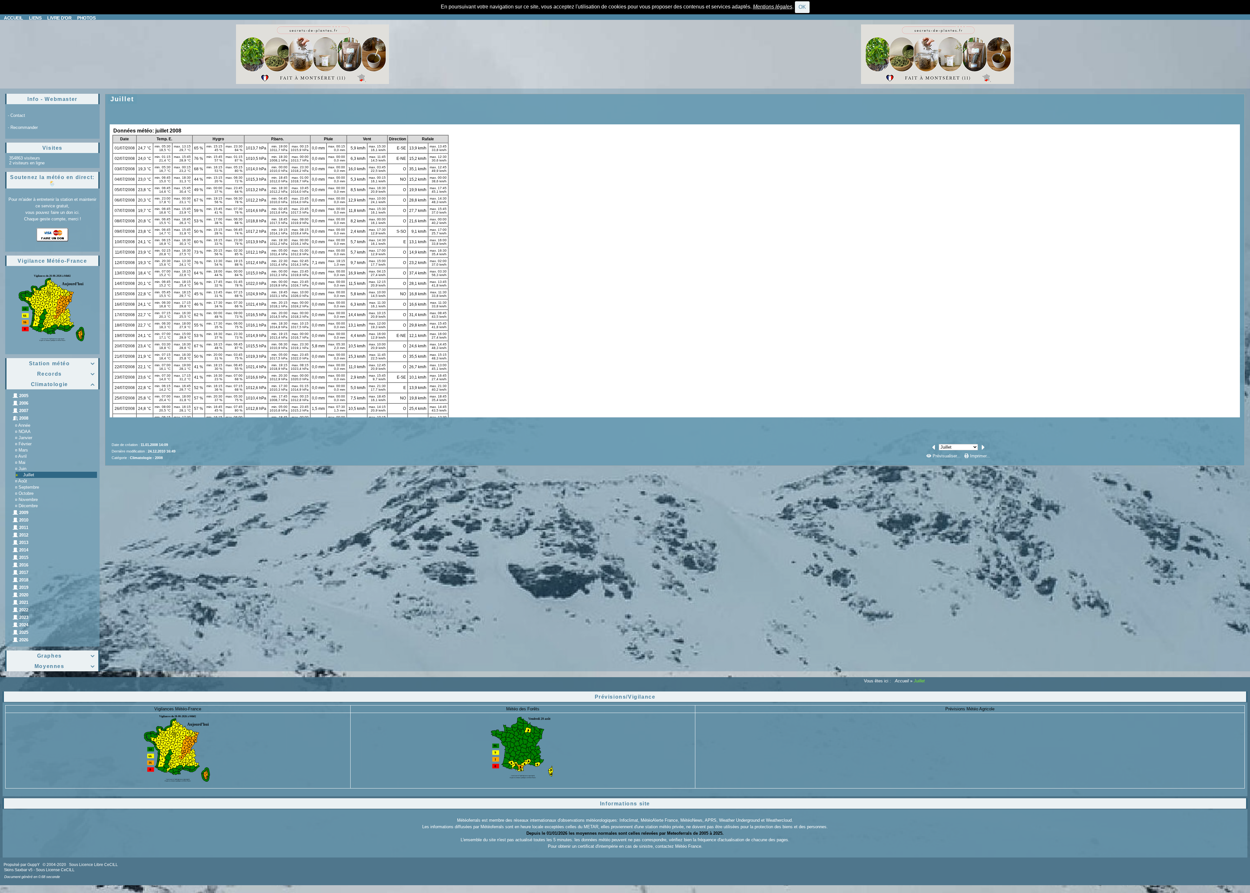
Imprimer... (979, 455)
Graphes (66, 656)
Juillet (28, 474)
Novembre (28, 499)
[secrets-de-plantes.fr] (312, 53)
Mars (23, 450)
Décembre (28, 505)
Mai (22, 462)
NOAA (25, 431)
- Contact (16, 115)
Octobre (26, 493)
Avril (22, 456)
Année (24, 425)
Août (22, 481)
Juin (22, 468)
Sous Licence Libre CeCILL (94, 864)
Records (66, 374)
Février (25, 443)
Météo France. (688, 846)
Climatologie (63, 384)
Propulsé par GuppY (22, 864)
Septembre (29, 487)
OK (802, 7)
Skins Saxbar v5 (18, 870)
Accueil (902, 680)
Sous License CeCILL (55, 870)
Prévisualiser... (946, 455)
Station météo (62, 363)
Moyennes (65, 666)
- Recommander (23, 127)
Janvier (25, 437)
